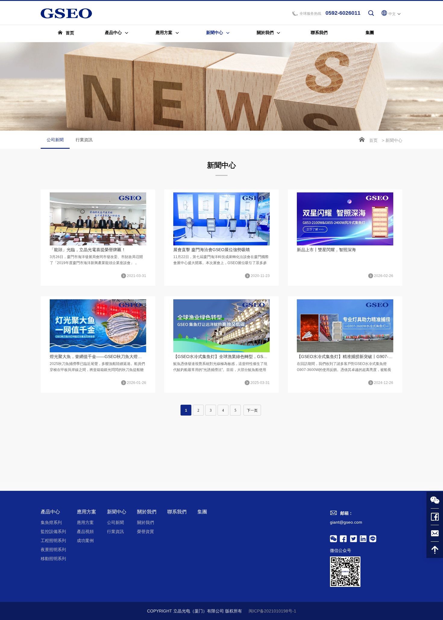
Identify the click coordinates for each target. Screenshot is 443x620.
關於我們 (146, 511)
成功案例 (85, 540)
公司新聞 (55, 139)
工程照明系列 (53, 540)
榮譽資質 (145, 531)
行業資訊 (84, 139)
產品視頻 (85, 531)
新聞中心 (116, 511)
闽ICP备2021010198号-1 (272, 611)
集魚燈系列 (51, 522)
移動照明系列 (53, 558)
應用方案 (86, 511)
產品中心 (50, 511)
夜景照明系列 (53, 549)
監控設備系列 (53, 531)
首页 (373, 140)
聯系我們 (177, 511)
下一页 (252, 410)
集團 (202, 511)
